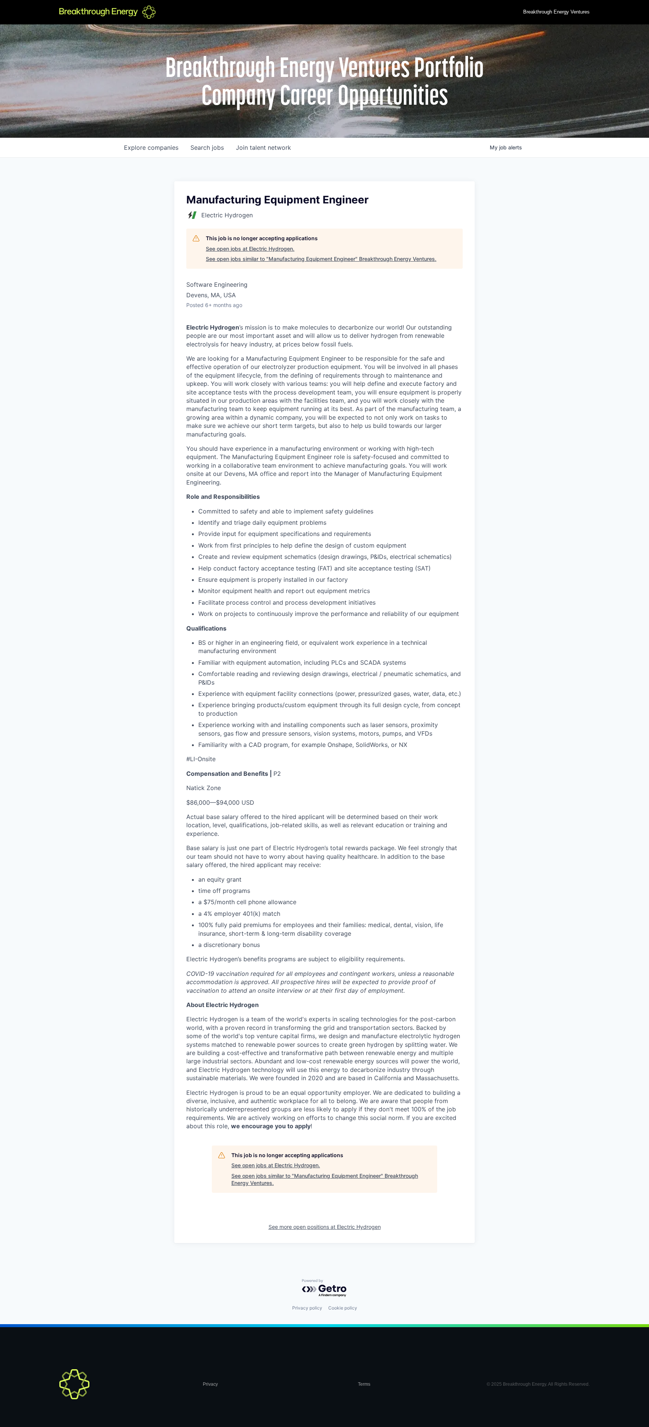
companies (151, 147)
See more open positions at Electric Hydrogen (325, 1227)
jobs (207, 147)
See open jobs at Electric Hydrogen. (250, 248)
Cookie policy (342, 1308)
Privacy (210, 1384)
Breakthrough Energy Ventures (556, 12)
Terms (364, 1384)
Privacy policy (307, 1308)
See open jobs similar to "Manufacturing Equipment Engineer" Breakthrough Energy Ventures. (321, 259)
